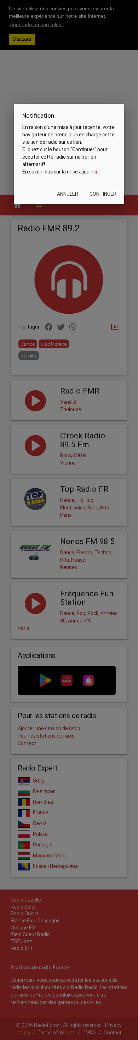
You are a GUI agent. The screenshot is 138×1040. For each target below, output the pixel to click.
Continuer (103, 194)
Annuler (67, 194)
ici (94, 172)
